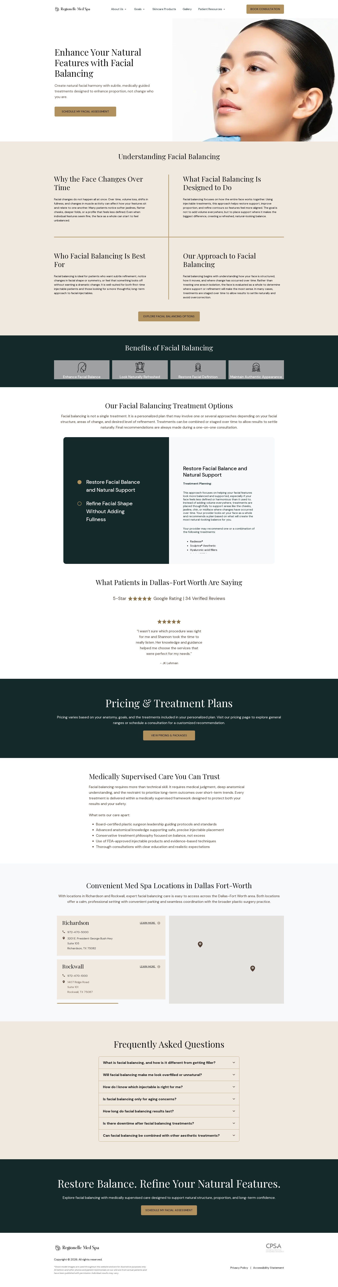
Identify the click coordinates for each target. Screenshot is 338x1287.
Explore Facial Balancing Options (169, 316)
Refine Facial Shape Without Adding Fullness (109, 511)
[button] (200, 945)
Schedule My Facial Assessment (85, 111)
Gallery (187, 9)
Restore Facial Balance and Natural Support (113, 486)
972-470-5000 (78, 932)
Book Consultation (265, 9)
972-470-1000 (77, 976)
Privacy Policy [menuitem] (239, 1268)
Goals (138, 9)
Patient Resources (210, 9)
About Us (117, 9)
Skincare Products (164, 9)
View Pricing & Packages (169, 735)
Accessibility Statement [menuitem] (268, 1268)
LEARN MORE (148, 922)
